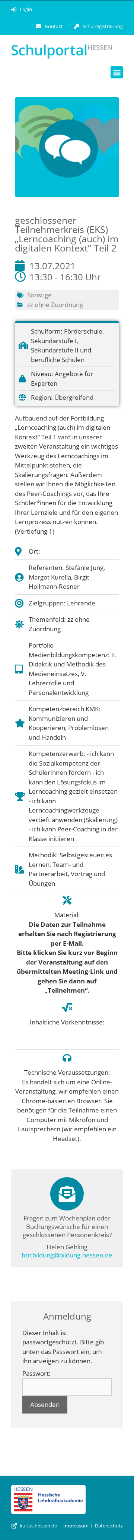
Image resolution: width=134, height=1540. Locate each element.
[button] (117, 72)
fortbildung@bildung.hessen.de (67, 1255)
